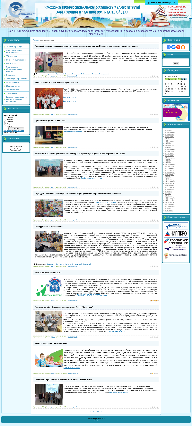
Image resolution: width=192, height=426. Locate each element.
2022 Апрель (169, 145)
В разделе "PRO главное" (106, 202)
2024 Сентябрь (170, 181)
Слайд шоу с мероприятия (91, 178)
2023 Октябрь (169, 166)
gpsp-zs (53, 76)
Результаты (8, 131)
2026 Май (168, 208)
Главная (36, 40)
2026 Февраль (170, 206)
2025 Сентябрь (170, 198)
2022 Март (168, 143)
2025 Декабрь (169, 204)
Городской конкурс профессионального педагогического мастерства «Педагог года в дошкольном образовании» (86, 46)
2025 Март (168, 191)
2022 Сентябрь (170, 149)
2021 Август (169, 130)
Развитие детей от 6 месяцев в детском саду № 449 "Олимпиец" (64, 307)
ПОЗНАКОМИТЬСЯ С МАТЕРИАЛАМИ (92, 295)
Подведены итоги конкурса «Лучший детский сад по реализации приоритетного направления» (78, 194)
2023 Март (168, 160)
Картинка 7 (105, 74)
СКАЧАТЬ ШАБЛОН (72, 368)
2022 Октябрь (169, 151)
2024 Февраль (170, 172)
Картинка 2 (60, 74)
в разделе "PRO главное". (119, 392)
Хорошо (10, 119)
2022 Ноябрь (169, 153)
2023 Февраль (170, 158)
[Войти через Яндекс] (178, 47)
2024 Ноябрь (169, 183)
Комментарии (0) (72, 76)
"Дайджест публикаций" (73, 131)
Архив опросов (18, 131)
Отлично (10, 117)
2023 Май (168, 162)
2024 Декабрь (169, 185)
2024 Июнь (168, 179)
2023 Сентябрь (170, 164)
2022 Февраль (170, 141)
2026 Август (169, 210)
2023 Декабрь (169, 168)
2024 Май (168, 177)
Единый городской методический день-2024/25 (56, 82)
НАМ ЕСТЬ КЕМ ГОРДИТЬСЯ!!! (48, 273)
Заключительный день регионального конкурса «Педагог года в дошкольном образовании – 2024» (80, 154)
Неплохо (10, 122)
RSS (190, 18)
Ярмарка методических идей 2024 (50, 121)
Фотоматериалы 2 (70, 101)
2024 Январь (169, 170)
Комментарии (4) (72, 300)
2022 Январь (169, 139)
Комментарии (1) (72, 266)
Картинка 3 (69, 74)
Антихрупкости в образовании (49, 227)
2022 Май (168, 147)
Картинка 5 (87, 74)
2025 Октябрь (169, 200)
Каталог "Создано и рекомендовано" (51, 343)
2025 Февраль (170, 189)
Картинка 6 (96, 74)
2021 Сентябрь (170, 132)
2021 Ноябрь (169, 137)
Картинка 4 (78, 74)
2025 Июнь (168, 196)
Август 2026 (171, 77)
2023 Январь (169, 156)
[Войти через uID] (169, 47)
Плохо (9, 124)
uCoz (96, 420)
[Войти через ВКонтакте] (173, 47)
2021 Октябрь (169, 134)
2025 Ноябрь (169, 202)
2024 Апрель (169, 175)
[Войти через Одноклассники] (183, 47)
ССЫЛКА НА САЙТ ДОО (116, 331)
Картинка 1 (50, 74)
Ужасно (9, 126)
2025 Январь (169, 187)
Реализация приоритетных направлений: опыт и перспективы (63, 380)
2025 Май (168, 194)
